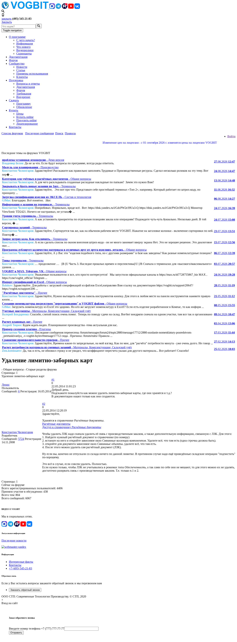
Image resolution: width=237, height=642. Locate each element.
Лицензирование (27, 123)
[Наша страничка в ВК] (77, 7)
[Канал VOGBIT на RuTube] (64, 7)
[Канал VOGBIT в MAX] (52, 7)
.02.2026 (224, 341)
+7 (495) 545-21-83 (20, 568)
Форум (13, 60)
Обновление (24, 107)
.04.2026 (224, 314)
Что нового (23, 46)
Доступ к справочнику (71, 427)
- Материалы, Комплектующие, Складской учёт (46, 311)
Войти (231, 136)
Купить (13, 110)
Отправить (16, 632)
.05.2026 (224, 285)
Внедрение (23, 97)
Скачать (14, 100)
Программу (23, 103)
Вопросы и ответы (28, 83)
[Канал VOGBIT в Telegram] (58, 7)
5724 (21, 438)
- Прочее (24, 292)
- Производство (30, 167)
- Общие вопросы (46, 178)
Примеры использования (32, 73)
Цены (20, 113)
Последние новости (13, 540)
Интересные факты (21, 561)
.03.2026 (224, 332)
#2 (43, 403)
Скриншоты (24, 53)
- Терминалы (39, 186)
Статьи (20, 70)
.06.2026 (224, 274)
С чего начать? (25, 40)
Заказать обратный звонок (25, 590)
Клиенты (22, 77)
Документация (18, 56)
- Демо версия (33, 159)
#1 (52, 379)
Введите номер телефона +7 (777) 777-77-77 (36, 628)
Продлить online (26, 120)
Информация (24, 43)
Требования (23, 93)
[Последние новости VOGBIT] (118, 146)
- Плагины (26, 329)
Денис (6, 384)
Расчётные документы (56, 423)
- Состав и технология (46, 197)
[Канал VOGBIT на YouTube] (71, 7)
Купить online (25, 117)
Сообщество (16, 63)
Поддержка (16, 80)
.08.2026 (224, 161)
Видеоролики (25, 50)
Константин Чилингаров (17, 432)
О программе (17, 36)
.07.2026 (224, 208)
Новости (21, 66)
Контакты (15, 127)
